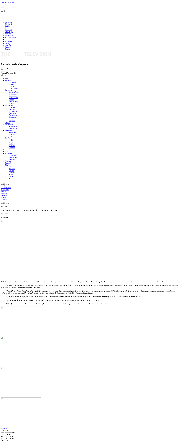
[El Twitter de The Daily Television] (6, 60)
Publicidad (8, 41)
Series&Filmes (14, 92)
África (11, 86)
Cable (11, 140)
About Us (4, 429)
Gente (7, 43)
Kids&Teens (13, 98)
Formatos (12, 94)
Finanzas (12, 167)
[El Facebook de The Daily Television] (2, 60)
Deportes (12, 121)
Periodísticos (13, 102)
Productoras (13, 128)
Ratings (11, 103)
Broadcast (8, 30)
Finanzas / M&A (10, 37)
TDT (11, 136)
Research (8, 47)
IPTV (11, 144)
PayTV (7, 28)
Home (7, 78)
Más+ (7, 165)
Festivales (12, 159)
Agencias (12, 155)
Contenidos (9, 22)
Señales (7, 26)
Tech (6, 151)
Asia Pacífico (13, 88)
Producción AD (14, 157)
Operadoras (13, 132)
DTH (11, 142)
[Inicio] (3, 75)
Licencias (12, 117)
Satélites (8, 34)
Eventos (12, 107)
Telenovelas (13, 96)
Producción (9, 35)
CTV (7, 39)
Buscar (3, 71)
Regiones (8, 80)
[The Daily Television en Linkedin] (9, 60)
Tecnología (9, 32)
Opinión (8, 45)
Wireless (12, 146)
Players (11, 176)
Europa (11, 84)
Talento (7, 49)
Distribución (9, 24)
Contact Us (4, 430)
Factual (11, 100)
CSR (11, 178)
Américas (12, 82)
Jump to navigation (7, 3)
